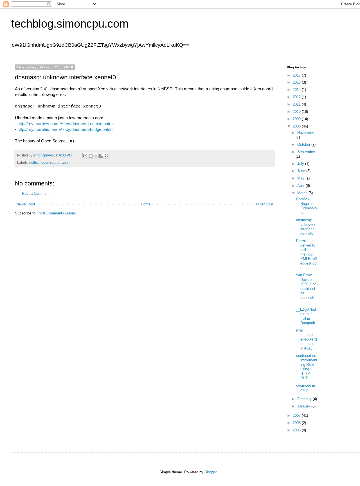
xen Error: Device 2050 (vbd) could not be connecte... (307, 288)
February (305, 399)
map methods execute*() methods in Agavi (306, 339)
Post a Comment (36, 193)
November (305, 133)
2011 (297, 104)
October (304, 144)
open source (50, 163)
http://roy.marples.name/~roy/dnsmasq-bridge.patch (64, 129)
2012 (297, 97)
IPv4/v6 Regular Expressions (306, 206)
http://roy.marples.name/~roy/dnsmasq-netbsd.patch (65, 124)
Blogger (210, 472)
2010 (297, 111)
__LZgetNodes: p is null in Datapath (306, 316)
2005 (297, 430)
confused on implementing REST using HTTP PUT (306, 366)
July (301, 164)
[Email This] (85, 155)
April (301, 185)
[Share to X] (96, 155)
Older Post (264, 204)
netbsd (34, 163)
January (304, 406)
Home (145, 204)
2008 (297, 126)
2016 (297, 82)
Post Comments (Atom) (57, 213)
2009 (297, 119)
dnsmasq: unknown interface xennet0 (305, 227)
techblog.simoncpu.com (70, 23)
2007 (297, 415)
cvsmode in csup (305, 387)
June (301, 171)
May (301, 178)
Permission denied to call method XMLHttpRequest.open (306, 254)
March (303, 193)
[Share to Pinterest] (106, 155)
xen (65, 163)
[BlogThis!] (90, 155)
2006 (297, 423)
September (306, 152)
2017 (297, 75)
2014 (297, 90)
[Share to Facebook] (101, 155)
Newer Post (25, 204)
